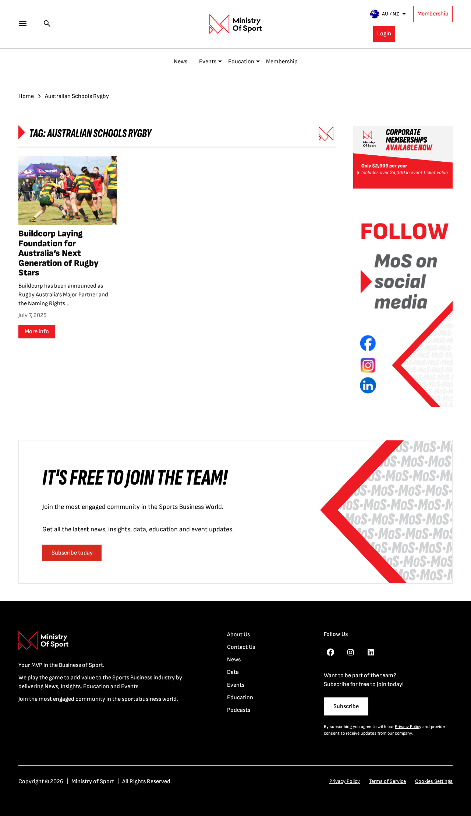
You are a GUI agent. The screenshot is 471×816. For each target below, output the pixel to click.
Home (26, 96)
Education (241, 61)
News (180, 61)
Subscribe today (72, 552)
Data (233, 672)
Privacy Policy (408, 726)
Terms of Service (387, 781)
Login (384, 33)
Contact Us (241, 647)
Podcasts (238, 710)
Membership (433, 13)
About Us (238, 634)
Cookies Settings (434, 781)
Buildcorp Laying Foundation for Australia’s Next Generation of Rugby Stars (58, 253)
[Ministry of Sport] (235, 24)
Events (207, 61)
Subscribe (346, 706)
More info (37, 331)
